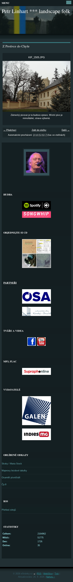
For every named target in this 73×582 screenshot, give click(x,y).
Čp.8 (4, 484)
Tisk (56, 573)
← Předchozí (9, 130)
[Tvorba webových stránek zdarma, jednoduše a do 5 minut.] (34, 574)
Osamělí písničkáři (11, 477)
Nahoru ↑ (50, 577)
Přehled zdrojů (9, 510)
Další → (66, 130)
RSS (39, 573)
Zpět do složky (39, 130)
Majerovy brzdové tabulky (14, 470)
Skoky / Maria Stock (12, 463)
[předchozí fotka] (8, 86)
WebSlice (48, 573)
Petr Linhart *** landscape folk (36, 11)
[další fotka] (65, 86)
